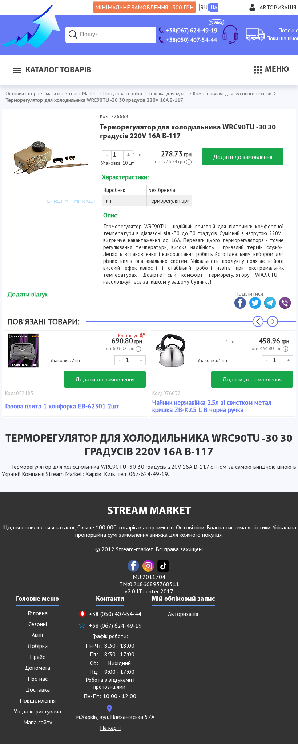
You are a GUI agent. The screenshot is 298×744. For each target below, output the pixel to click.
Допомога (37, 667)
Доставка (37, 689)
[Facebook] (133, 566)
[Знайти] (73, 34)
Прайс (37, 656)
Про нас (38, 678)
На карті (110, 727)
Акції (37, 635)
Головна (38, 613)
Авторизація (277, 7)
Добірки (37, 645)
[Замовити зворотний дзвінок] (230, 34)
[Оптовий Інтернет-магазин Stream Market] (30, 45)
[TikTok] (163, 566)
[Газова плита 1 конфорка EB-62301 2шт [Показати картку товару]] (23, 354)
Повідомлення (38, 700)
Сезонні (37, 624)
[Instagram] (148, 566)
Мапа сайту (37, 722)
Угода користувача (37, 711)
